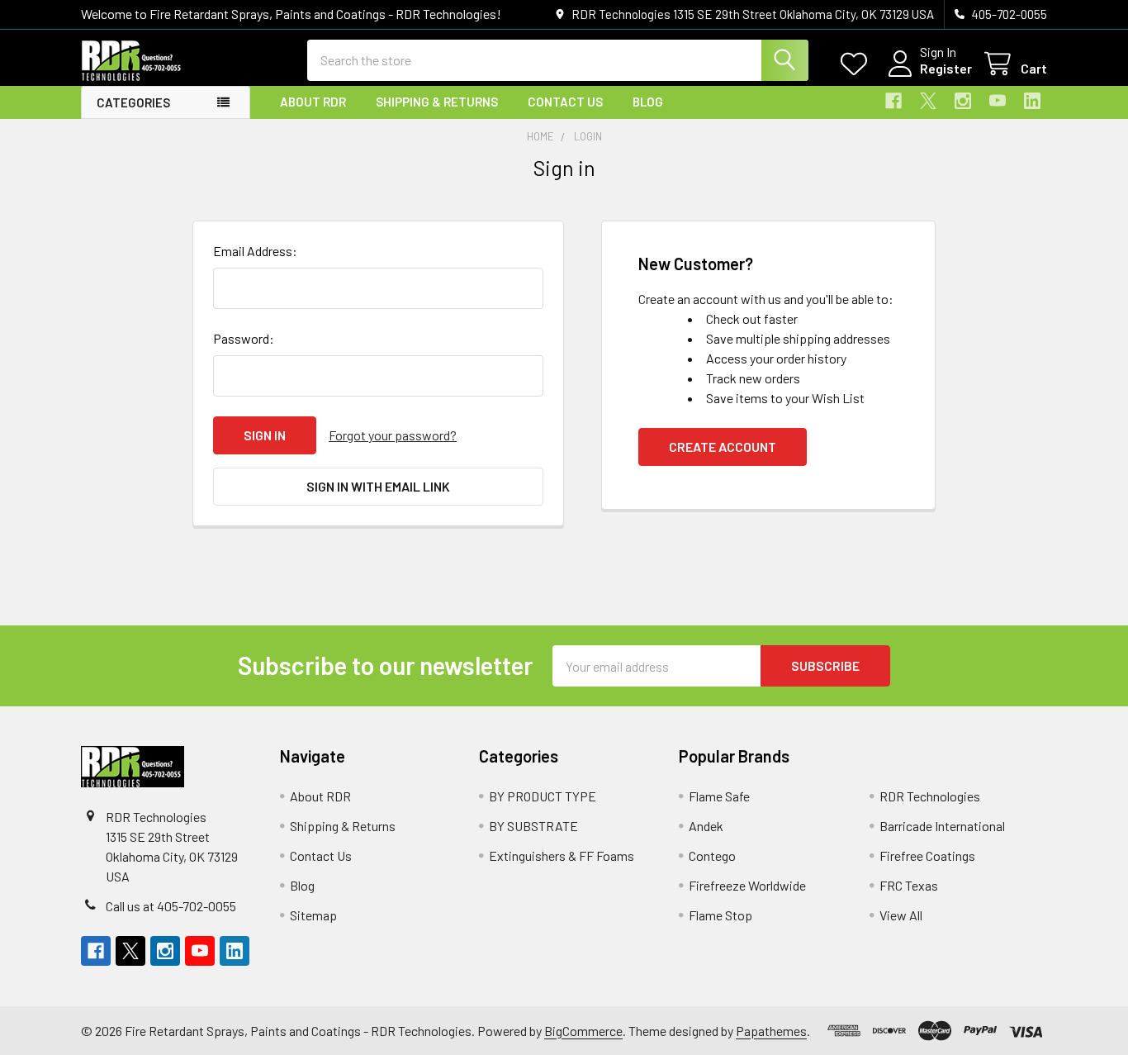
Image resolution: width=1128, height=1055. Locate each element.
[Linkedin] (1032, 101)
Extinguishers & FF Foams (561, 855)
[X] (928, 101)
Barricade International (942, 826)
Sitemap (313, 915)
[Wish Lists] (857, 64)
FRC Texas (908, 885)
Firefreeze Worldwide (747, 885)
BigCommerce (583, 1030)
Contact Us (565, 101)
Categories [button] (133, 102)
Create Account (722, 446)
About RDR (313, 101)
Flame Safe (719, 796)
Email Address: (255, 251)
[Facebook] (893, 101)
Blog (648, 101)
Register (946, 68)
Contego (712, 855)
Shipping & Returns (437, 101)
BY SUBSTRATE (533, 826)
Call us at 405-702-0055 (171, 906)
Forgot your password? (393, 435)
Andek (706, 826)
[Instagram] (963, 101)
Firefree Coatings (927, 855)
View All (900, 915)
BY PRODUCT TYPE (542, 796)
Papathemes (771, 1030)
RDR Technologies (929, 796)
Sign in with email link (378, 486)
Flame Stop (720, 915)
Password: (243, 338)
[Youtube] (997, 101)
